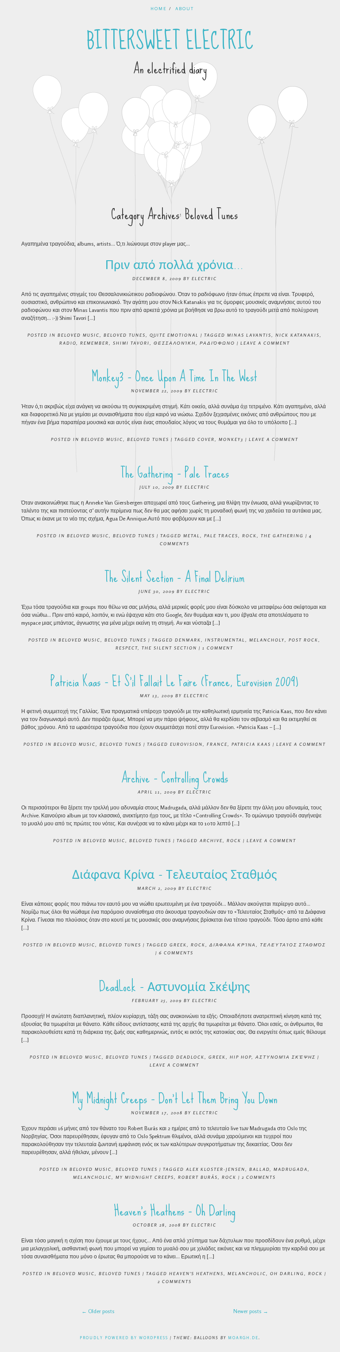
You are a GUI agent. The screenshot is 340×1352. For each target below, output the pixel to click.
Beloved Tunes (125, 335)
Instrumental (225, 639)
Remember (94, 343)
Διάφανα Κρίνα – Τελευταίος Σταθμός (174, 874)
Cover (206, 439)
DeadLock (190, 1057)
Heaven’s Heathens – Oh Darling (175, 1211)
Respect (127, 647)
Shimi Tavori (131, 343)
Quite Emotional (174, 335)
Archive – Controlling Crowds (174, 778)
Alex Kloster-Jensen (215, 1169)
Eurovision (186, 744)
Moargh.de (243, 1337)
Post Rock (303, 639)
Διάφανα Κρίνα (232, 944)
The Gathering (282, 535)
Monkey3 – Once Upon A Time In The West (174, 377)
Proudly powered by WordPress (124, 1337)
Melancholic (92, 1177)
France (217, 744)
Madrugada (291, 1169)
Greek (178, 944)
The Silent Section (169, 647)
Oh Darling (287, 1273)
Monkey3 (231, 439)
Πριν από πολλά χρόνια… (174, 264)
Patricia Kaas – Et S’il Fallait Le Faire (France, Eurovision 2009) (174, 681)
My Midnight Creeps (145, 1177)
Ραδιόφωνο (217, 343)
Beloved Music (79, 335)
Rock (249, 535)
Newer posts (250, 1311)
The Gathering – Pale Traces (174, 473)
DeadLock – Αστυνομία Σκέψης (174, 986)
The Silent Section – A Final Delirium (174, 577)
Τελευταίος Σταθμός (293, 944)
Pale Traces (221, 535)
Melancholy (267, 639)
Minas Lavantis (249, 335)
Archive (211, 840)
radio (67, 343)
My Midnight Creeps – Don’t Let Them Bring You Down (174, 1099)
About (184, 8)
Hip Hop (240, 1057)
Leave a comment (265, 343)
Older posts (98, 1311)
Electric (204, 278)
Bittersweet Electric (170, 41)
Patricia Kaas (251, 744)
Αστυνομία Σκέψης (285, 1057)
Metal (191, 535)
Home (159, 8)
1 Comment (217, 647)
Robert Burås (198, 1177)
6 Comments (176, 952)
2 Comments (259, 1177)
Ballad (259, 1169)
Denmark (188, 639)
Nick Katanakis (297, 335)
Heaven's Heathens (196, 1273)
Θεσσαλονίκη (175, 343)
